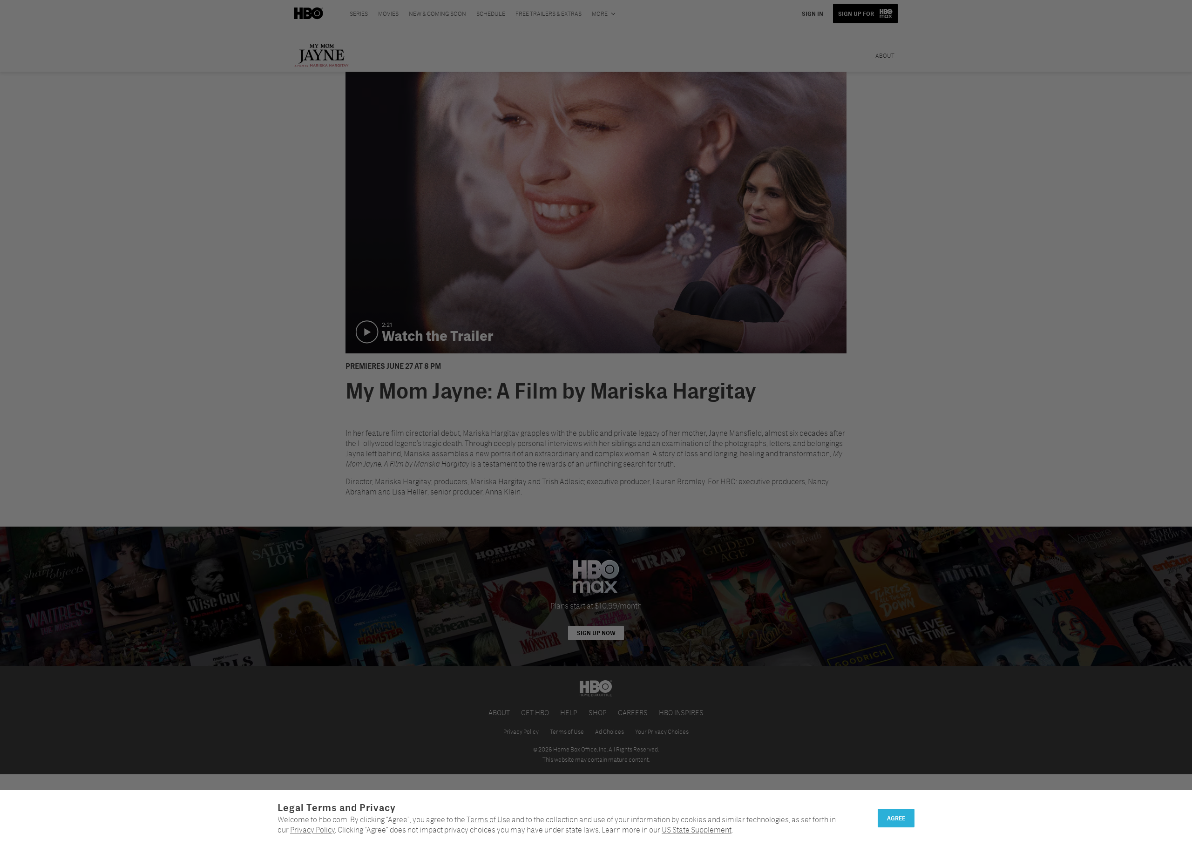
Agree (896, 818)
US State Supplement (696, 829)
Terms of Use (488, 819)
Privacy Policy (312, 829)
